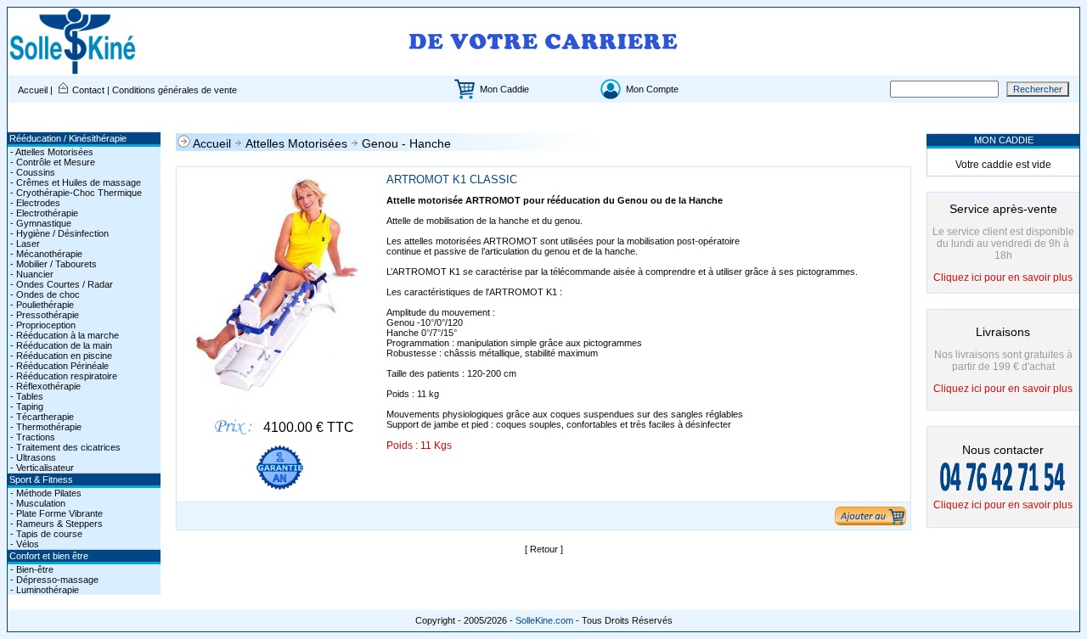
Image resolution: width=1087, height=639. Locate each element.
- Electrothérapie (43, 213)
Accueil (34, 90)
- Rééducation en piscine (60, 355)
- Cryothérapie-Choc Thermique (75, 193)
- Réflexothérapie (44, 386)
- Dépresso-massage (53, 580)
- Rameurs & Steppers (55, 523)
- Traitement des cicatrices (64, 447)
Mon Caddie (504, 89)
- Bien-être (31, 569)
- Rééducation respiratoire (62, 376)
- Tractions (31, 437)
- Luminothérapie (43, 590)
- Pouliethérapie (41, 305)
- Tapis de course (45, 534)
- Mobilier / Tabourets (52, 264)
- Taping (25, 406)
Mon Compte (652, 89)
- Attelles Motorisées (50, 152)
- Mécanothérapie (45, 254)
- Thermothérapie (45, 427)
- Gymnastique (39, 223)
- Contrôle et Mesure (51, 162)
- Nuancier (31, 274)
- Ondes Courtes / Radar (60, 284)
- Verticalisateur (41, 467)
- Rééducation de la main (60, 345)
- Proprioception (42, 325)
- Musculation (36, 503)
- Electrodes (34, 203)
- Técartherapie (41, 417)
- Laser (24, 243)
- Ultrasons (32, 457)
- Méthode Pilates (45, 493)
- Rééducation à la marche (63, 335)
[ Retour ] (544, 549)
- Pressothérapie (43, 315)
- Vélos (23, 544)
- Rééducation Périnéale (58, 366)
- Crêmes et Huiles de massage (74, 182)
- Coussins (31, 172)
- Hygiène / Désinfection (58, 233)
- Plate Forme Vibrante (55, 513)
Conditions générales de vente (174, 90)
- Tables (25, 396)
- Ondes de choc (44, 294)
